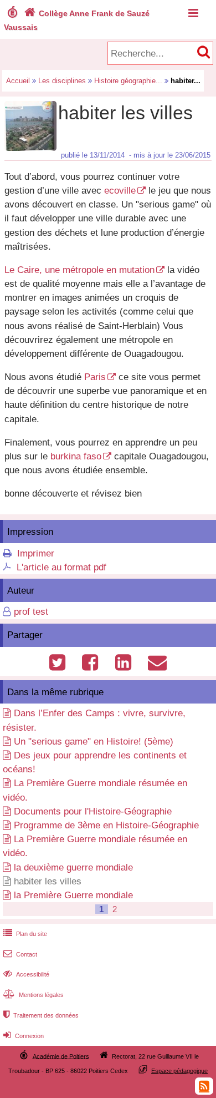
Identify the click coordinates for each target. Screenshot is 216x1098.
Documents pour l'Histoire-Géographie (93, 811)
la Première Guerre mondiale (73, 895)
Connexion (23, 1036)
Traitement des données (41, 1015)
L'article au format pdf (61, 567)
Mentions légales (33, 994)
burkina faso (75, 456)
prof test (31, 611)
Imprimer (35, 553)
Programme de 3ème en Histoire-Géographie (106, 825)
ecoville (120, 190)
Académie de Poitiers (61, 1056)
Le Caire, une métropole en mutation (79, 270)
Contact (20, 954)
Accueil (18, 81)
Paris (95, 377)
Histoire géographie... (128, 81)
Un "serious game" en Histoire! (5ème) (93, 741)
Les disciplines (62, 81)
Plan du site (25, 933)
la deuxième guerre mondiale (73, 867)
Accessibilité (26, 974)
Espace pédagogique (179, 1070)
